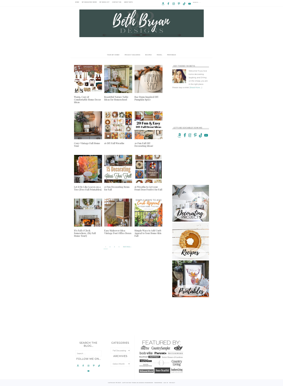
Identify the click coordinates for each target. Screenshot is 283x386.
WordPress (158, 382)
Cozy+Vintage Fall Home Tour (87, 144)
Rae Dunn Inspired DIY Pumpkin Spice (147, 98)
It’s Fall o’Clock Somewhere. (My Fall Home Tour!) (85, 233)
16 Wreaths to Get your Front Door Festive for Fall (148, 188)
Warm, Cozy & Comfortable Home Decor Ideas (87, 99)
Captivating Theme (129, 382)
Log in (165, 382)
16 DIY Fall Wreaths (114, 143)
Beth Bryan (141, 23)
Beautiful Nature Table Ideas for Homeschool (116, 98)
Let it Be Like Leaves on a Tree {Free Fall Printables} (88, 188)
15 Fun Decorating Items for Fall (117, 188)
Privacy (172, 382)
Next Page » (127, 247)
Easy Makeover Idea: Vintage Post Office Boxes (117, 232)
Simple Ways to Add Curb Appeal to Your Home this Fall (148, 233)
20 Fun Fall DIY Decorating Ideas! (144, 144)
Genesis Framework (146, 382)
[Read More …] (196, 87)
